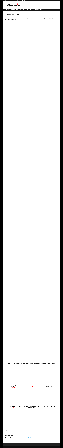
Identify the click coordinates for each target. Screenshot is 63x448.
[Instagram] (52, 0)
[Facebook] (49, 0)
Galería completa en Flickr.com (10, 360)
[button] (56, 9)
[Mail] (54, 0)
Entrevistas (6, 0)
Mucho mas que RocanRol (28, 9)
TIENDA (41, 9)
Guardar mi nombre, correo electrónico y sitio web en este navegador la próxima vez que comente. (22, 433)
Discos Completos (24, 0)
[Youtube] (57, 0)
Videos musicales (19, 0)
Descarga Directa (14, 0)
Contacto (37, 9)
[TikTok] (55, 0)
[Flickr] (50, 0)
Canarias (7, 9)
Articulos (10, 0)
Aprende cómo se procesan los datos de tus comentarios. (28, 437)
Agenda (20, 9)
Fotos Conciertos (14, 9)
